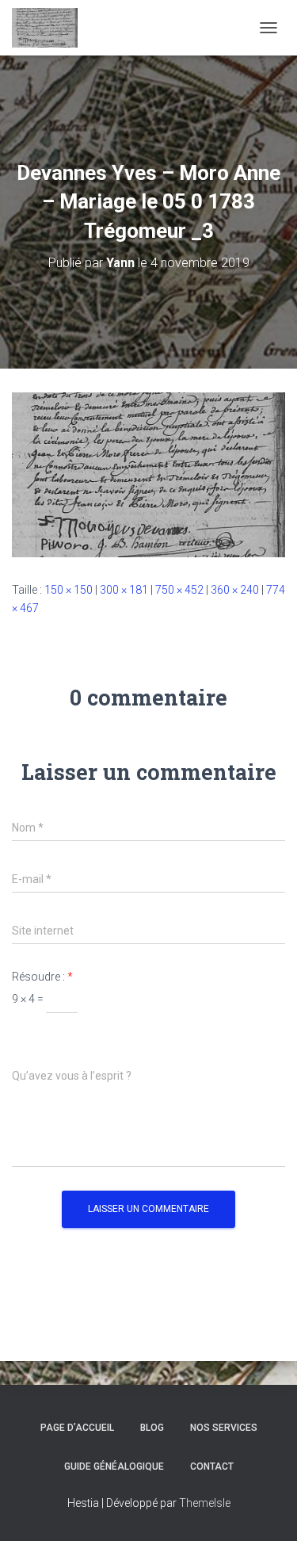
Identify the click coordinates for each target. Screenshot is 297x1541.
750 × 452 (179, 589)
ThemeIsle (204, 1503)
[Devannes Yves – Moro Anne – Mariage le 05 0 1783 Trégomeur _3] (148, 474)
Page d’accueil (77, 1427)
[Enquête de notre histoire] (50, 28)
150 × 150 (68, 589)
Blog (152, 1427)
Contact (212, 1466)
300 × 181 (124, 589)
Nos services (223, 1427)
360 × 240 (235, 589)
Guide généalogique (114, 1466)
